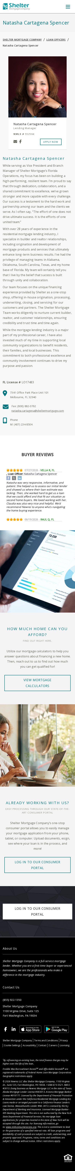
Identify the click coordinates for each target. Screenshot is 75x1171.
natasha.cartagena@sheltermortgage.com (37, 410)
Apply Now (50, 141)
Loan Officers (56, 39)
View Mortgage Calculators (37, 683)
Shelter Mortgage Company (22, 39)
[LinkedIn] (14, 1029)
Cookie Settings (12, 1045)
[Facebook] (6, 1029)
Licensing (65, 1045)
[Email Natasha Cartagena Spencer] (15, 142)
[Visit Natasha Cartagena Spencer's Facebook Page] (20, 142)
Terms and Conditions (46, 1040)
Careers (53, 1045)
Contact (42, 1045)
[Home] (16, 6)
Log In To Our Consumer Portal (37, 865)
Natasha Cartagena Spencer (20, 45)
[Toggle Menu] (68, 6)
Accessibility (29, 1045)
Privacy (64, 1040)
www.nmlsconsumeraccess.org (21, 1127)
